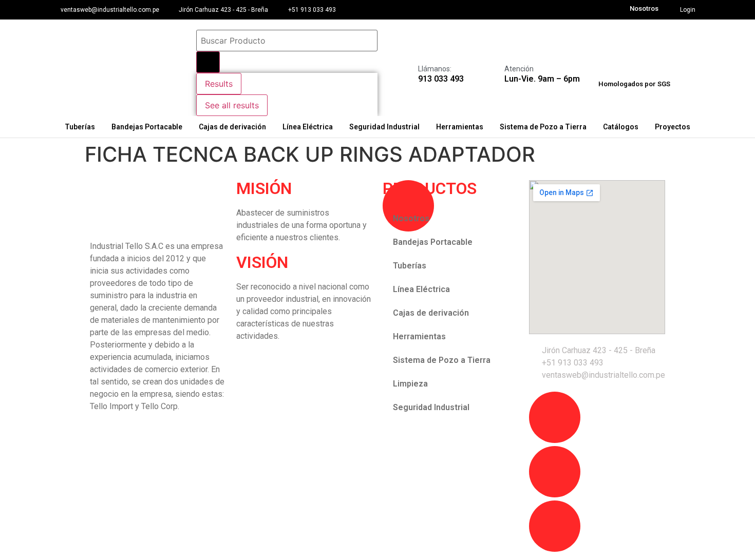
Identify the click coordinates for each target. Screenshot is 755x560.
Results (219, 84)
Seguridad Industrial (384, 127)
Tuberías (80, 127)
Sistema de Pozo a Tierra (543, 127)
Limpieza (410, 384)
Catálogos (620, 127)
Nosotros (644, 8)
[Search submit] (208, 62)
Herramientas (459, 127)
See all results (232, 105)
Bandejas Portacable (146, 127)
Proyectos (672, 127)
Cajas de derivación (232, 127)
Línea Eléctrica (307, 127)
